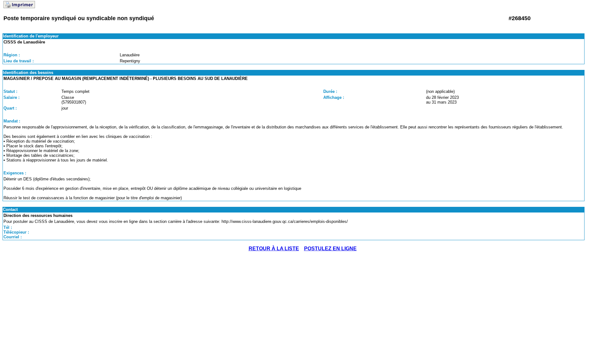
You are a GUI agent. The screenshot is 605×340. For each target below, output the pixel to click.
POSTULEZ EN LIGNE (330, 248)
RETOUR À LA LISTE (274, 248)
